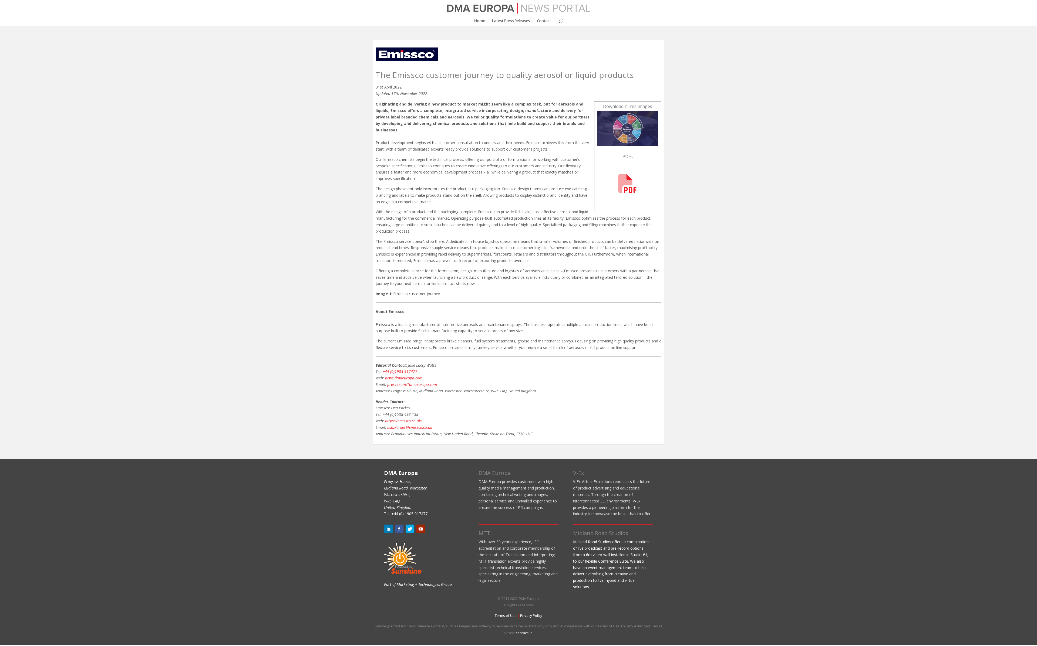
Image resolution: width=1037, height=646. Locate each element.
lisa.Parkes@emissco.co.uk (409, 427)
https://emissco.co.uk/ (403, 420)
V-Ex (578, 473)
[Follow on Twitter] (410, 529)
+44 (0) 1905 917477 (409, 513)
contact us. (524, 632)
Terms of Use (506, 615)
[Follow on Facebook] (399, 529)
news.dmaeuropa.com (403, 377)
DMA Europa (495, 473)
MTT (484, 533)
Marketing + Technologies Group (424, 584)
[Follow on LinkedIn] (388, 529)
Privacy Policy (531, 615)
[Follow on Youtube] (420, 529)
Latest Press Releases (511, 21)
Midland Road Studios (600, 533)
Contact (544, 21)
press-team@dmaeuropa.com (412, 384)
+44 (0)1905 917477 (400, 371)
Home (479, 21)
